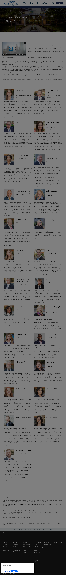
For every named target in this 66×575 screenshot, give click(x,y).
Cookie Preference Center (6, 571)
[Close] (33, 564)
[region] (18, 568)
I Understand (14, 571)
